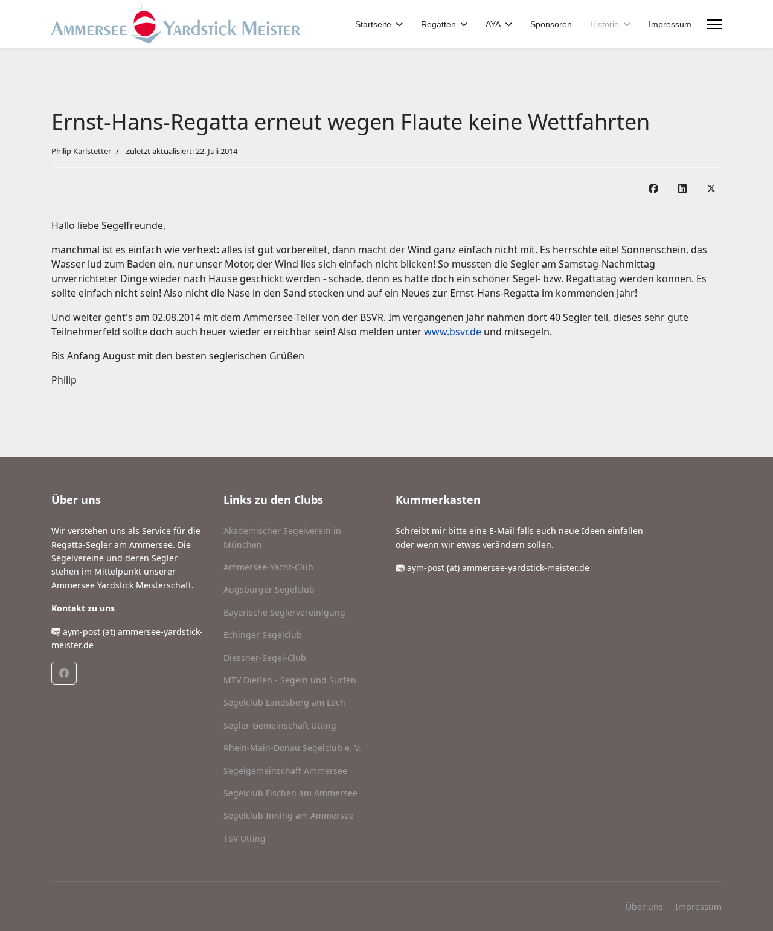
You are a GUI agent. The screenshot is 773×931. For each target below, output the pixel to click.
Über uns (644, 906)
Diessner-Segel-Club (264, 657)
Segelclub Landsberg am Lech (284, 702)
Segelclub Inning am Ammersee (288, 815)
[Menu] (714, 24)
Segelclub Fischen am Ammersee (290, 793)
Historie (604, 24)
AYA (493, 24)
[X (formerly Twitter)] (711, 188)
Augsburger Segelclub (269, 589)
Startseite (373, 24)
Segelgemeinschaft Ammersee (285, 770)
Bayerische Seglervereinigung (284, 612)
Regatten (438, 24)
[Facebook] (653, 188)
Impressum (670, 24)
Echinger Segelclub (262, 634)
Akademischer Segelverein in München (282, 537)
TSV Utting (244, 838)
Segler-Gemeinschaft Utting (279, 725)
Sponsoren (551, 24)
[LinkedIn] (682, 188)
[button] (64, 673)
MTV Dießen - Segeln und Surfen (289, 680)
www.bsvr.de (452, 331)
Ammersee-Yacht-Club (268, 567)
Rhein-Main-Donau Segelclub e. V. (292, 747)
